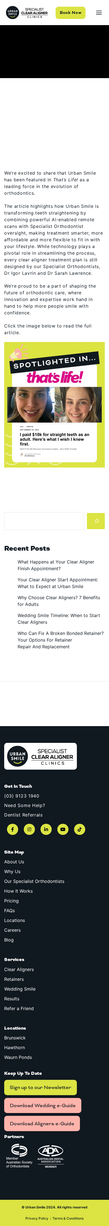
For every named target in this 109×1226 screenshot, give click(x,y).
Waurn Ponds (18, 1057)
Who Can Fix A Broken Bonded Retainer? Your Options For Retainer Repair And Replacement (61, 639)
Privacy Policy (36, 1218)
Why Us (12, 871)
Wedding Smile (19, 989)
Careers (12, 930)
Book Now (71, 13)
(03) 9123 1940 (21, 796)
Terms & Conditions (68, 1218)
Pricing (11, 901)
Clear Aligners (19, 969)
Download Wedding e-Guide (43, 1105)
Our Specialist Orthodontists (34, 881)
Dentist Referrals (23, 815)
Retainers (14, 979)
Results (11, 998)
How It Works (18, 891)
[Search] (96, 521)
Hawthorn (14, 1047)
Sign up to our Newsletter (40, 1087)
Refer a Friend (19, 1008)
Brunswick (15, 1037)
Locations (14, 920)
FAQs (9, 910)
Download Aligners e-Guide (42, 1123)
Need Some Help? (24, 805)
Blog (9, 940)
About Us (14, 861)
